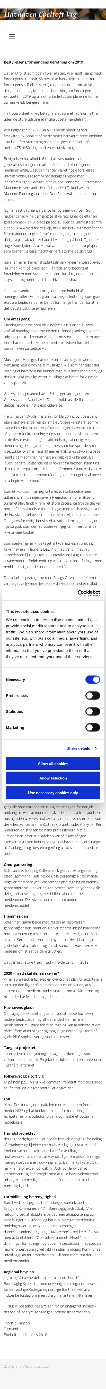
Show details (78, 748)
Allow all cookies (53, 763)
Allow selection (53, 778)
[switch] (92, 695)
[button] (14, 36)
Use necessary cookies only (53, 792)
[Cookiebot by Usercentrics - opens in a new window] (77, 593)
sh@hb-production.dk (35, 1366)
